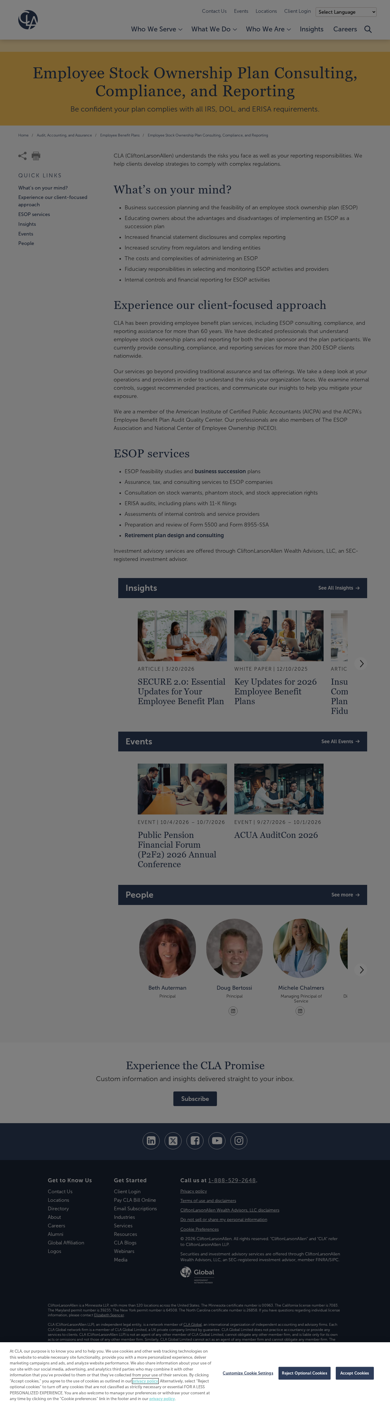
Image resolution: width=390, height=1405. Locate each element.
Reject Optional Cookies (304, 1373)
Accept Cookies (354, 1373)
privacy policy (145, 1381)
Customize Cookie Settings (248, 1373)
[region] (195, 1373)
